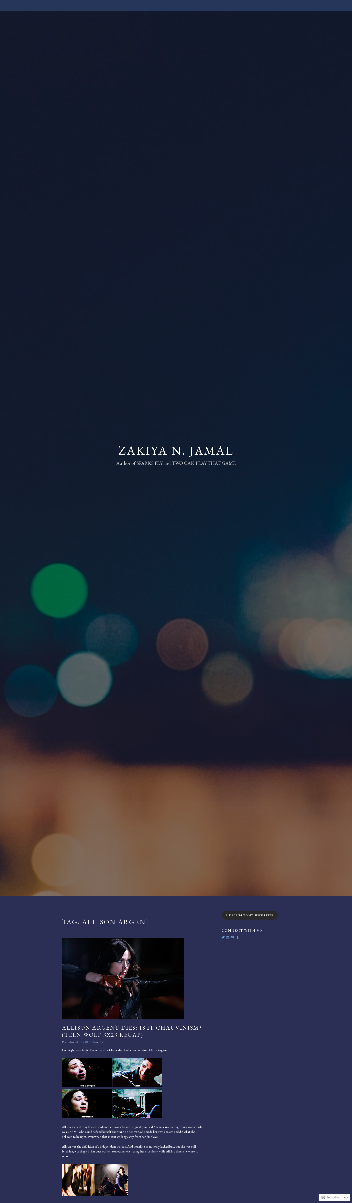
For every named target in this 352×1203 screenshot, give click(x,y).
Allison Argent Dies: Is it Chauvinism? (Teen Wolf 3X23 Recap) (132, 1031)
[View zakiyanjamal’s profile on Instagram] (228, 937)
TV (101, 1042)
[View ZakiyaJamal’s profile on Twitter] (223, 937)
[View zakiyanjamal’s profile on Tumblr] (237, 937)
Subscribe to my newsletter (250, 915)
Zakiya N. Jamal (176, 450)
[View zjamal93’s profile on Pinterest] (232, 937)
